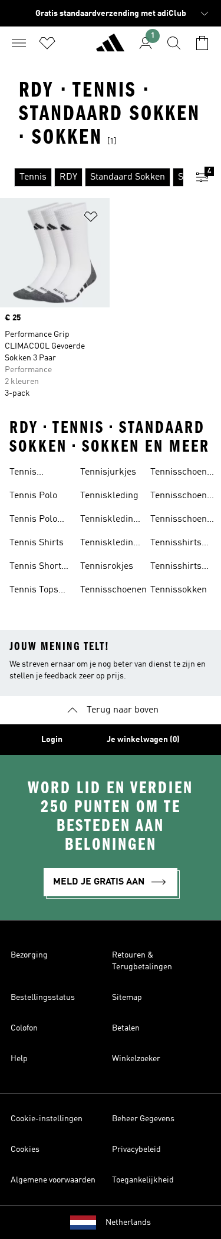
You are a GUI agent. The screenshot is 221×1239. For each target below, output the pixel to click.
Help (19, 1059)
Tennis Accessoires (34, 473)
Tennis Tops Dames (33, 591)
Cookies (25, 1149)
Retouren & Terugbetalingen (142, 961)
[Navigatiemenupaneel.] (19, 43)
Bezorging (29, 955)
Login (51, 740)
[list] (91, 177)
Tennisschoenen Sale (183, 520)
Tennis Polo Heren (33, 520)
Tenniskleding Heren (109, 544)
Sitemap (127, 997)
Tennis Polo (33, 496)
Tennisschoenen (113, 590)
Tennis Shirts (36, 543)
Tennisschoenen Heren (183, 497)
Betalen (126, 1028)
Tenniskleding (109, 496)
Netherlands (128, 1222)
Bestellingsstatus (43, 997)
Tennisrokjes (106, 566)
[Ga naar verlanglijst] (47, 43)
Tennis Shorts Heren (37, 568)
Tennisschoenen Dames (183, 473)
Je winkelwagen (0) (143, 740)
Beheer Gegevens (143, 1119)
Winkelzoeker (136, 1059)
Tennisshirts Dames (176, 544)
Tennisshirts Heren (176, 568)
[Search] (174, 43)
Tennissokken (178, 590)
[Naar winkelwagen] (202, 43)
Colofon (24, 1028)
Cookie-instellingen (47, 1119)
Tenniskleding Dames (109, 520)
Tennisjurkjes (108, 472)
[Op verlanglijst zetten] (90, 218)
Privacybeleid (136, 1149)
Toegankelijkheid (143, 1180)
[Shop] (110, 48)
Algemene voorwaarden (53, 1180)
